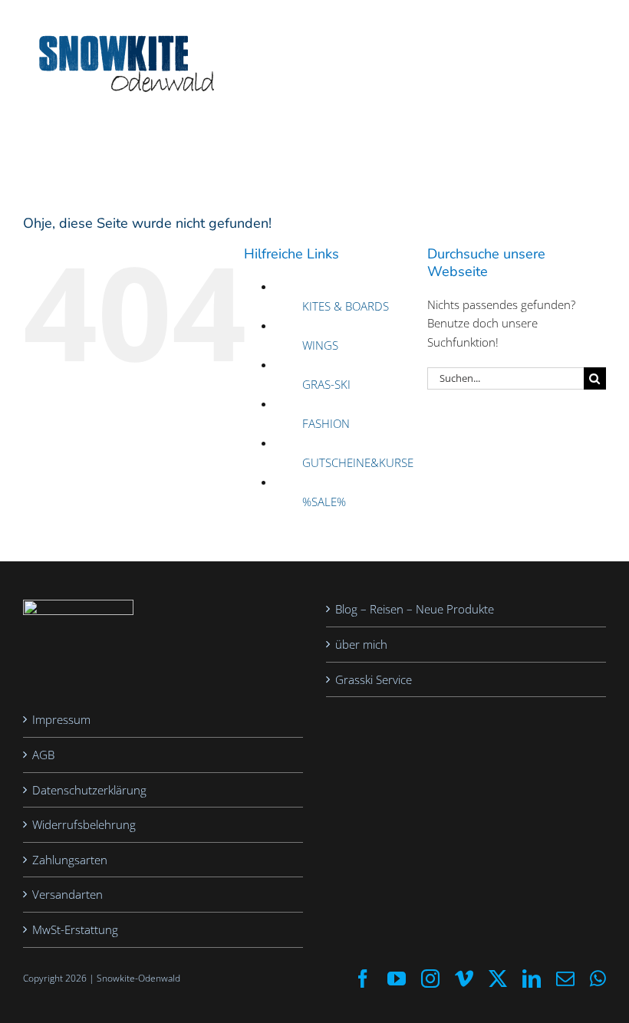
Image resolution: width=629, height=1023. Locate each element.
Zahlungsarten (69, 859)
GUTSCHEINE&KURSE (357, 462)
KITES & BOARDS (345, 306)
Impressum (61, 719)
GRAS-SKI (326, 384)
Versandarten (67, 894)
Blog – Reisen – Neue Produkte (414, 609)
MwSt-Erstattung (75, 929)
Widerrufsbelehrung (84, 824)
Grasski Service (373, 679)
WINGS (320, 345)
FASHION (326, 423)
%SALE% (324, 501)
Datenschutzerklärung (89, 790)
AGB (43, 754)
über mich (361, 644)
